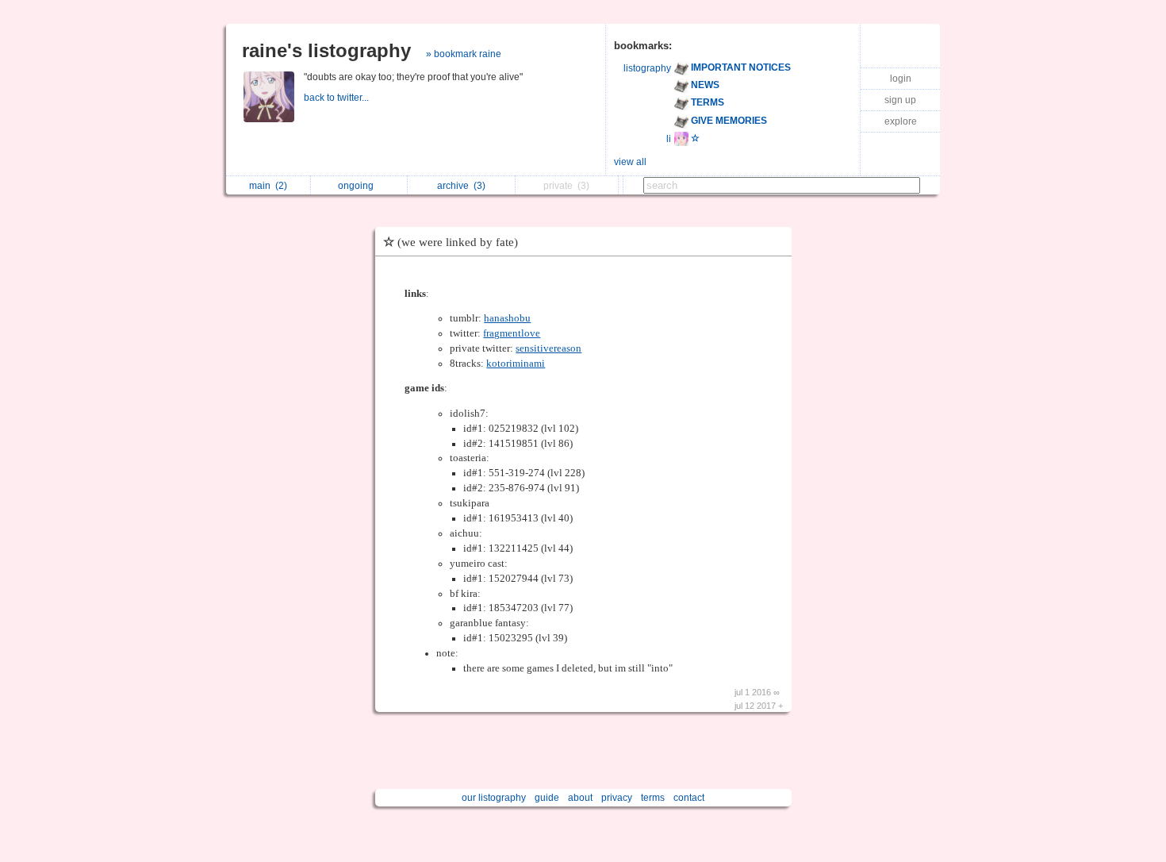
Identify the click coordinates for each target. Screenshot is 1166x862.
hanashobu (507, 318)
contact (688, 797)
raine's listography (326, 50)
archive (461, 185)
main (268, 185)
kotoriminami (515, 363)
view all (630, 161)
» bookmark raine (463, 54)
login (900, 78)
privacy (616, 797)
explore (900, 121)
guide (547, 797)
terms (653, 797)
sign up (900, 100)
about (580, 797)
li (668, 138)
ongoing (358, 185)
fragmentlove (511, 333)
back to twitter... (337, 97)
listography (647, 68)
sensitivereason (548, 348)
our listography (494, 797)
